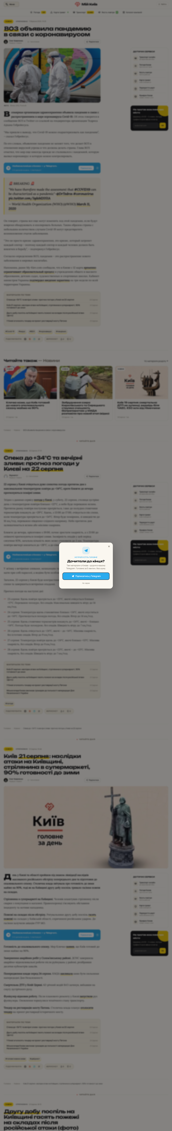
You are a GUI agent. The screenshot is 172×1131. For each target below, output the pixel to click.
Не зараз (86, 583)
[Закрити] (109, 546)
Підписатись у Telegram (88, 576)
